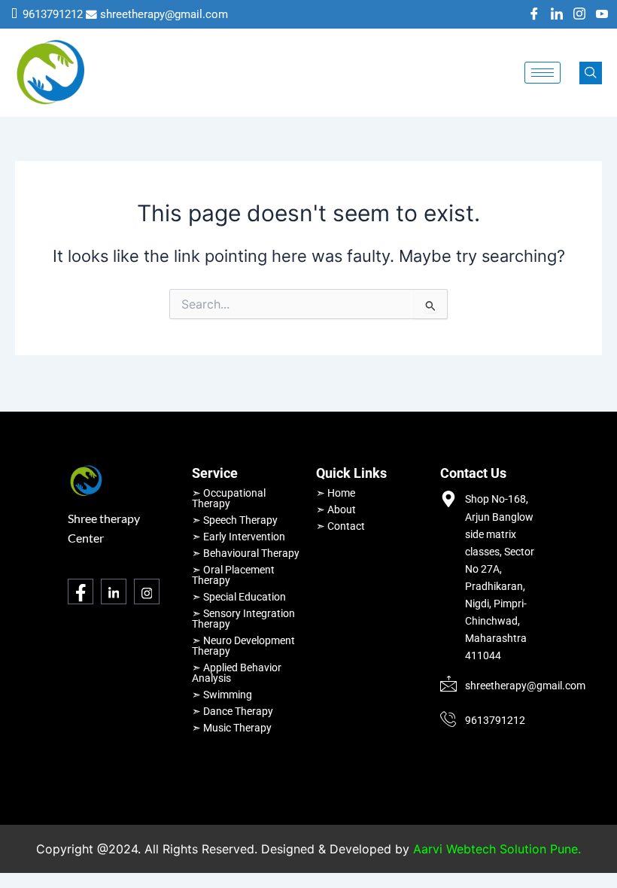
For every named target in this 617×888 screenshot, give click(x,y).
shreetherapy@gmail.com (164, 14)
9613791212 (53, 14)
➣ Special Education (239, 597)
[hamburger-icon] (542, 73)
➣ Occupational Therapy (229, 498)
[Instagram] (579, 14)
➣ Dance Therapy (232, 711)
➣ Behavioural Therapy (245, 553)
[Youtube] (602, 14)
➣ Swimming (222, 695)
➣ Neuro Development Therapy (243, 645)
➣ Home (335, 493)
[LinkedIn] (557, 14)
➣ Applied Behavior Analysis (236, 672)
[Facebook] (534, 14)
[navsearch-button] (590, 73)
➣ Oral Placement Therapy (233, 575)
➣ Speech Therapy (235, 520)
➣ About (336, 509)
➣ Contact (340, 526)
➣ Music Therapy (232, 728)
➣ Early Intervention (238, 537)
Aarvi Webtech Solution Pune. (497, 848)
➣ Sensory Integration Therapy (243, 618)
